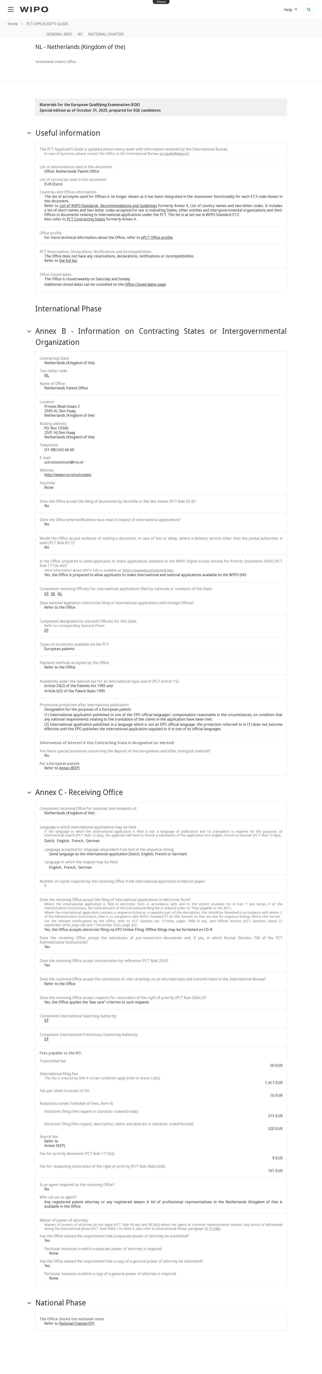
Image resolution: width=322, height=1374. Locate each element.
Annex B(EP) (69, 768)
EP (46, 593)
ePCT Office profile (157, 237)
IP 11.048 (212, 1228)
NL (46, 375)
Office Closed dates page (145, 284)
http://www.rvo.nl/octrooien (67, 474)
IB (53, 593)
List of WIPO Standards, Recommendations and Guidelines (108, 205)
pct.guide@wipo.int (174, 153)
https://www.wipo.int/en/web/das (148, 570)
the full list (68, 260)
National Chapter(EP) (77, 1323)
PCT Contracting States (86, 219)
